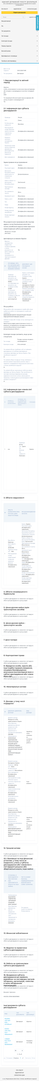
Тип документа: (5, 31)
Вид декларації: (6, 21)
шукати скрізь (33, 17)
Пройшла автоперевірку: (8, 61)
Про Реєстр (4, 9)
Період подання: (6, 46)
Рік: (2, 26)
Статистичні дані (32, 9)
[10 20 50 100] (18, 1050)
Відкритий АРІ (17, 9)
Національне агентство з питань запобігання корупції (21, 1078)
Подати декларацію (19, 12)
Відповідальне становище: (9, 56)
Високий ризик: (6, 51)
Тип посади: (4, 36)
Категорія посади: (6, 41)
